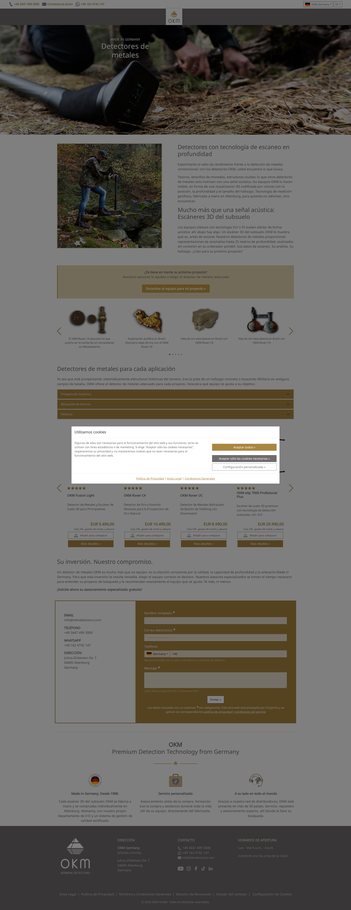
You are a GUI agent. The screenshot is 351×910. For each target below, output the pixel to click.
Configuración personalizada (243, 467)
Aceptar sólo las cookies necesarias (243, 459)
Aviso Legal (174, 478)
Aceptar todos (243, 447)
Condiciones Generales (200, 478)
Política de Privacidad (150, 478)
